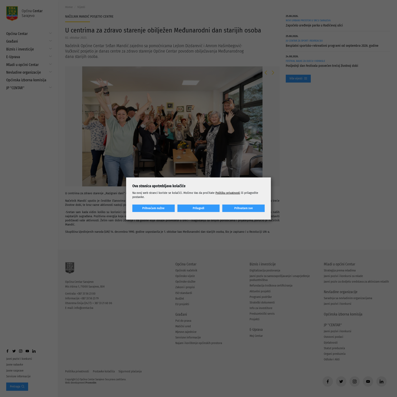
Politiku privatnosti (227, 193)
